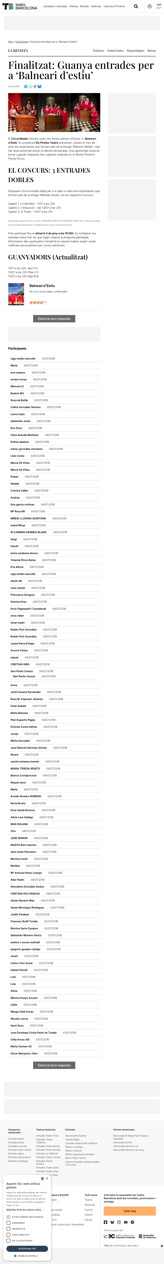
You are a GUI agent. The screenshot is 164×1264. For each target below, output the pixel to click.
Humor (89, 1209)
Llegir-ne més (12, 1205)
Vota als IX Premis (114, 6)
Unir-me (130, 1211)
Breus (152, 50)
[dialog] (27, 1218)
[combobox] (42, 1178)
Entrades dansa (16, 1142)
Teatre (88, 1199)
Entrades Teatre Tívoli (47, 1135)
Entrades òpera (16, 1153)
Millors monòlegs (74, 1146)
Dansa (88, 1219)
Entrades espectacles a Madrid (81, 1143)
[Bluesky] (112, 1222)
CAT (159, 4)
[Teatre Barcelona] (19, 6)
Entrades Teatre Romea (48, 1149)
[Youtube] (125, 1222)
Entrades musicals (17, 1146)
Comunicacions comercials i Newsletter (61, 1224)
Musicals (90, 1204)
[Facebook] (105, 1222)
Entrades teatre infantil (19, 1149)
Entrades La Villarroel (47, 1153)
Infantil (89, 1214)
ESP (159, 7)
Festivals (96, 6)
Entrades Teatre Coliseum (44, 1141)
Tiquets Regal (72, 1139)
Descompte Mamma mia (125, 1146)
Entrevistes (115, 50)
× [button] (47, 1178)
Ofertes (73, 6)
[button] (27, 1209)
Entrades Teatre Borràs (48, 1146)
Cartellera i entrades (55, 6)
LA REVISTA (18, 50)
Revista (84, 6)
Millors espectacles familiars (79, 1154)
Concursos (22, 41)
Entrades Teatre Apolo (47, 1167)
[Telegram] (132, 1222)
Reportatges (135, 50)
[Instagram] (119, 1222)
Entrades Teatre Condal (48, 1157)
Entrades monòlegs (18, 1161)
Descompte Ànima (122, 1142)
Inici (10, 41)
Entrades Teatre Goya (47, 1171)
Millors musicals (73, 1150)
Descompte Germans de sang (128, 1149)
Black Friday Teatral (75, 1158)
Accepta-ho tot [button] (27, 1248)
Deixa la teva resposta (54, 319)
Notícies (98, 50)
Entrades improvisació (19, 1157)
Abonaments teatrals (75, 1135)
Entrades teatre (16, 1138)
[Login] (150, 6)
